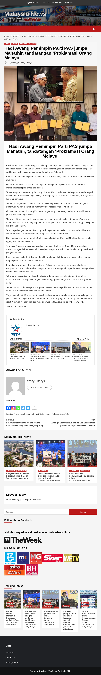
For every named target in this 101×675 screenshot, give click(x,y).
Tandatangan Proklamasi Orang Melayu (56, 414)
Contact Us (69, 3)
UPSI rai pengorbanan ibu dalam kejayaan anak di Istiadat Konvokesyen (80, 358)
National (14, 44)
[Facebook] (8, 406)
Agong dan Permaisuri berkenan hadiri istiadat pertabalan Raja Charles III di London (73, 423)
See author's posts (39, 387)
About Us (46, 3)
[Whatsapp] (18, 406)
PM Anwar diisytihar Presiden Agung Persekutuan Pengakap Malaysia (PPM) (24, 423)
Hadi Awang (14, 414)
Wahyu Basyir (26, 62)
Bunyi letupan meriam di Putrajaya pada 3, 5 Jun (17, 357)
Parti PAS (38, 414)
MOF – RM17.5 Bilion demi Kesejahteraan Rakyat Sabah (89, 616)
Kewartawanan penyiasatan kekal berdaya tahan (60, 357)
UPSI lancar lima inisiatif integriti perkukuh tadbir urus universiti (39, 358)
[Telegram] (28, 406)
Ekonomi (85, 603)
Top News (32, 44)
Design (61, 671)
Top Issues (23, 44)
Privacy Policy (57, 3)
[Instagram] (13, 406)
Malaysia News (25, 14)
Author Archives (85, 339)
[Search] (93, 29)
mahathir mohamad (27, 414)
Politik (7, 44)
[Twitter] (23, 406)
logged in (21, 499)
